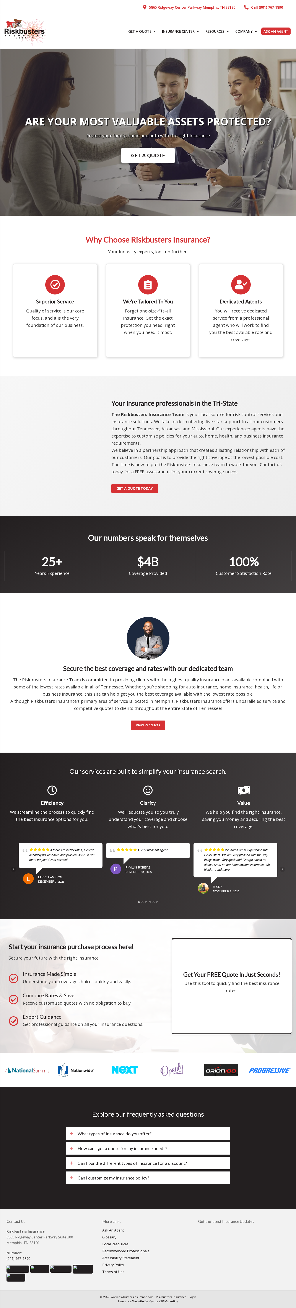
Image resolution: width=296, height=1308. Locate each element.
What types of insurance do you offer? (114, 1133)
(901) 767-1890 (18, 1258)
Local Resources (115, 1244)
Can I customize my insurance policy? (113, 1177)
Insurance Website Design (136, 1301)
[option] (27, 1070)
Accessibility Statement (120, 1258)
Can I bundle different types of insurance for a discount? (132, 1163)
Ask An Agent (113, 1230)
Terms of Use (113, 1272)
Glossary (109, 1237)
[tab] (148, 1133)
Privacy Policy (113, 1265)
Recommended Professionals (125, 1251)
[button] (189, 7)
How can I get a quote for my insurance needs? (122, 1148)
